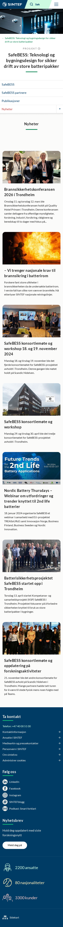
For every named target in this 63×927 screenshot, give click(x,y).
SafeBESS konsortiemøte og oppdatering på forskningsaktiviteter (28, 665)
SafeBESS (8, 84)
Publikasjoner (11, 101)
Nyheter (7, 109)
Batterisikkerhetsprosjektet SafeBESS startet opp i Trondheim (28, 583)
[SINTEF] (12, 4)
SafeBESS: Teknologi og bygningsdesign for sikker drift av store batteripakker (30, 40)
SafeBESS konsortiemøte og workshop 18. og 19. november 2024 (30, 348)
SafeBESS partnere (14, 92)
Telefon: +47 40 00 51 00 (17, 726)
